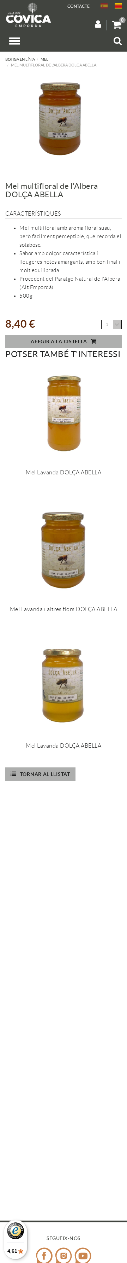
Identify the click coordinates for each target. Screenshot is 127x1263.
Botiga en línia (20, 59)
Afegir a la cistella (59, 341)
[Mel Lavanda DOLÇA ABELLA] (63, 414)
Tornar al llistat (45, 774)
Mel (44, 59)
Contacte (78, 6)
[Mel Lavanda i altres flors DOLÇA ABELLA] (63, 550)
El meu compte (101, 25)
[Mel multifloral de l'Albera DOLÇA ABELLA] (60, 119)
